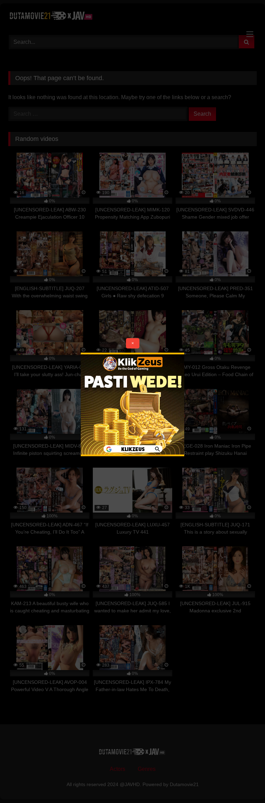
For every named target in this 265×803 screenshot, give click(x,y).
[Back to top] (243, 782)
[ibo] (132, 454)
